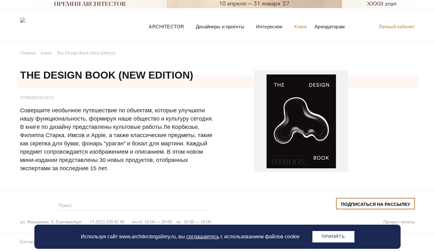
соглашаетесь (202, 236)
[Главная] (53, 26)
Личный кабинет (397, 26)
